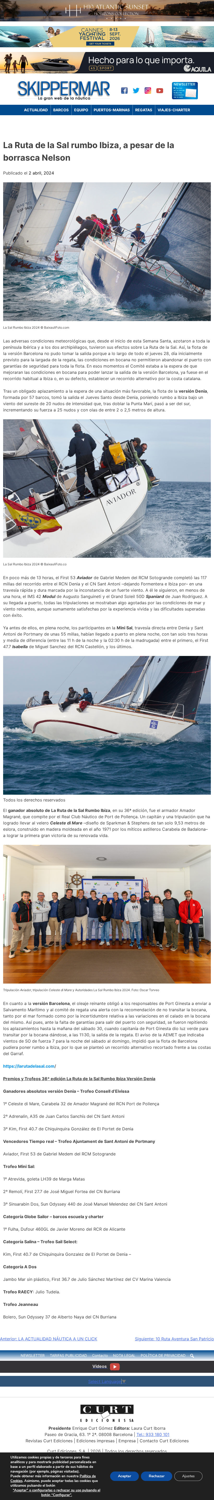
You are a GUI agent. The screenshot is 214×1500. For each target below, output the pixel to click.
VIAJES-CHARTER (174, 110)
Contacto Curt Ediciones (164, 1440)
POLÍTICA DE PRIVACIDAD (163, 1355)
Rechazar (156, 1476)
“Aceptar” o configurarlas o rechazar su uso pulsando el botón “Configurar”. (56, 1492)
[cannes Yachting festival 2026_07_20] (107, 45)
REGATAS (143, 110)
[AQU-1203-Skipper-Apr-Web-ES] (107, 71)
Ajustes (188, 1476)
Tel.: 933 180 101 (152, 1434)
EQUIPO (81, 110)
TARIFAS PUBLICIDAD (68, 1355)
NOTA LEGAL (124, 1355)
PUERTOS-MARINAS (112, 110)
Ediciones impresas (95, 1440)
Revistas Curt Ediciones (49, 1440)
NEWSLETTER (33, 1355)
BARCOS (61, 110)
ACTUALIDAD (36, 110)
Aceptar (124, 1476)
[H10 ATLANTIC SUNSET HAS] (107, 19)
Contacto (100, 1355)
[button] (192, 1356)
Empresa (127, 1440)
